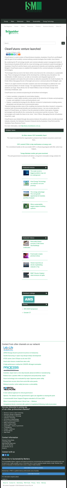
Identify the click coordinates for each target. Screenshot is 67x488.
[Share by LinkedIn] (9, 54)
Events (16, 26)
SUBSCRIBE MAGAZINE (33, 473)
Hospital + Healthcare (9, 429)
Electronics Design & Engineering (12, 414)
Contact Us (12, 482)
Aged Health (7, 432)
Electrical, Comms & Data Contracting (13, 412)
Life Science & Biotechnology (11, 419)
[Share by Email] (17, 54)
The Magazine (8, 26)
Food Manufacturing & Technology (12, 416)
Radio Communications (10, 422)
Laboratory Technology (9, 417)
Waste (28, 21)
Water (12, 21)
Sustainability (36, 21)
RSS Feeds (27, 482)
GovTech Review (8, 430)
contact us (4, 479)
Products (38, 26)
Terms (38, 482)
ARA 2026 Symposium (31, 309)
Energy (6, 21)
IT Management (8, 427)
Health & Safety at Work (10, 424)
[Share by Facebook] (7, 54)
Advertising (20, 482)
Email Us (4, 448)
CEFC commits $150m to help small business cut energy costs (34, 144)
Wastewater (20, 21)
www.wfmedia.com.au (7, 446)
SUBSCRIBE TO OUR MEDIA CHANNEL (33, 467)
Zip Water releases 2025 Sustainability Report (34, 135)
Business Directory (48, 26)
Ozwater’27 (27, 312)
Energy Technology (48, 21)
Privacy (33, 482)
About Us (58, 26)
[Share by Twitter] (14, 54)
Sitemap (43, 482)
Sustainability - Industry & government (13, 425)
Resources (30, 26)
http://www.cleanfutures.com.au (30, 126)
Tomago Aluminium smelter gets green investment (34, 153)
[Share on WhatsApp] (12, 54)
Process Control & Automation (11, 421)
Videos (23, 26)
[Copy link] (19, 54)
